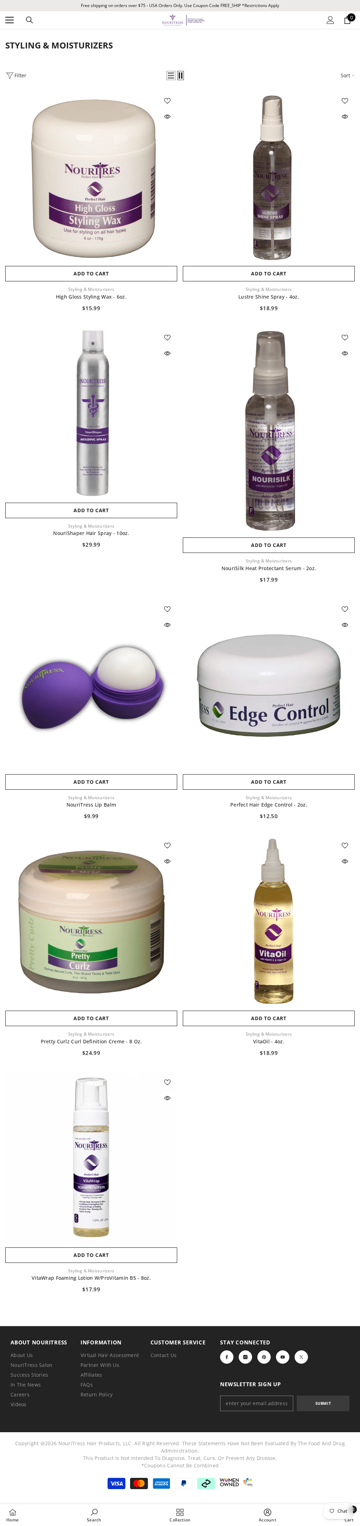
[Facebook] (226, 1357)
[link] (94, 1515)
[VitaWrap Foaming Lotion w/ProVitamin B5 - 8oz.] (91, 1158)
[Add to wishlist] (167, 100)
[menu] (9, 20)
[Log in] (330, 20)
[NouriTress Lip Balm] (91, 685)
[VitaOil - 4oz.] (269, 921)
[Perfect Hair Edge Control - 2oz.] (269, 685)
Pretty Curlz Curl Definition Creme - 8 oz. (91, 1041)
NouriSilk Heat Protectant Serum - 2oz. (268, 568)
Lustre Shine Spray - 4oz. (268, 296)
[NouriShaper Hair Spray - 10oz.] (91, 413)
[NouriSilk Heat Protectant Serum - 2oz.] (269, 430)
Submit (323, 1403)
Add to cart (91, 273)
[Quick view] (167, 116)
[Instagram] (245, 1357)
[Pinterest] (264, 1357)
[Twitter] (301, 1357)
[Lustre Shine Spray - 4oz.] (269, 176)
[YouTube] (282, 1357)
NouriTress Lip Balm (91, 804)
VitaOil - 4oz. (268, 1041)
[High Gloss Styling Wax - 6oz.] (91, 176)
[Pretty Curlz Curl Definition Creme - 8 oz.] (91, 921)
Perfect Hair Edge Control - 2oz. (268, 804)
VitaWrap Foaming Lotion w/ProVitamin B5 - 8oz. (91, 1277)
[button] (170, 75)
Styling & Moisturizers (91, 289)
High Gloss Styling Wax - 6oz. (91, 296)
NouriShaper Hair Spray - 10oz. (91, 533)
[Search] (29, 20)
